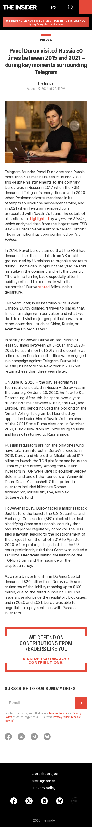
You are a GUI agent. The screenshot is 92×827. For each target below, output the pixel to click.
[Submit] (81, 703)
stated (44, 287)
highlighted (39, 218)
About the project (45, 773)
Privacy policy (44, 788)
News (46, 40)
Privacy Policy (61, 717)
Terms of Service (58, 713)
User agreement (44, 780)
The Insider (46, 83)
